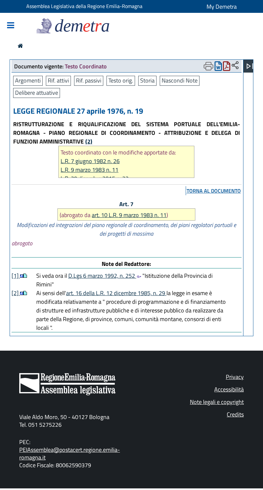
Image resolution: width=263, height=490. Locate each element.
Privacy (235, 376)
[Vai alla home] (20, 45)
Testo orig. (120, 80)
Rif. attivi (58, 80)
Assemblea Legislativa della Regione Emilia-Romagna (84, 6)
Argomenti (28, 80)
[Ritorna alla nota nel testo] (21, 275)
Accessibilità (229, 389)
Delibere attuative (36, 92)
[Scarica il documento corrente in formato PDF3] (226, 67)
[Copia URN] (235, 65)
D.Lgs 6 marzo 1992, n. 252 (102, 275)
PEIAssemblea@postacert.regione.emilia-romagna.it (69, 453)
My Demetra (222, 6)
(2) (88, 141)
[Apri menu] (249, 66)
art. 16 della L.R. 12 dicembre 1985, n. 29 (116, 293)
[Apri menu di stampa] (208, 66)
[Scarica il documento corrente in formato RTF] (218, 67)
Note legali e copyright (217, 402)
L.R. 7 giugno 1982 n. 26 (90, 161)
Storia (147, 80)
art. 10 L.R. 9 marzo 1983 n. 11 (129, 215)
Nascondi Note (180, 80)
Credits (235, 414)
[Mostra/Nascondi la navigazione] (10, 26)
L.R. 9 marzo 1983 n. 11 (89, 169)
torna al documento (214, 191)
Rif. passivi (88, 80)
